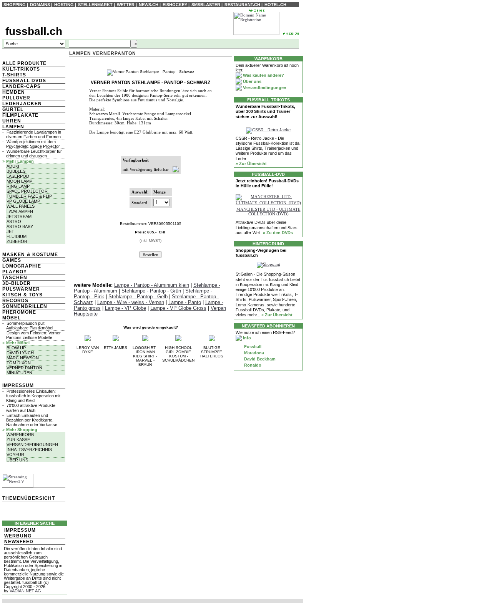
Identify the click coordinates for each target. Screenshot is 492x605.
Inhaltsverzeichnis (29, 449)
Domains (40, 4)
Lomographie (21, 266)
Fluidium (17, 236)
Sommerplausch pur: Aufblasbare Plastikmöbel (29, 325)
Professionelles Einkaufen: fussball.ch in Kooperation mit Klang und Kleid (33, 396)
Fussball (252, 346)
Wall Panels (21, 206)
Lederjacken (22, 103)
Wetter (126, 4)
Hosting (64, 4)
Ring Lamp (18, 186)
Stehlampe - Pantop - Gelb (138, 296)
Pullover (16, 98)
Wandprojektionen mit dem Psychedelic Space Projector (33, 144)
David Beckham (259, 359)
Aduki (13, 166)
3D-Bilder (16, 283)
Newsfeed (18, 541)
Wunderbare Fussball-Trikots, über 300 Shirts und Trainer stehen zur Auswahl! (265, 111)
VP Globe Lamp (23, 201)
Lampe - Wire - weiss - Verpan (130, 302)
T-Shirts (14, 75)
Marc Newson (23, 357)
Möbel (11, 318)
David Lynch (20, 352)
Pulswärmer (21, 289)
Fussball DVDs (24, 80)
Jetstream (19, 216)
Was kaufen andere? (263, 75)
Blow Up (16, 347)
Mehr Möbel (18, 343)
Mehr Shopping (21, 429)
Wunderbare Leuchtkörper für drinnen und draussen (34, 153)
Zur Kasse (18, 439)
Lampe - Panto (184, 302)
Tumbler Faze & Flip (29, 196)
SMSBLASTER (205, 4)
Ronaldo (252, 365)
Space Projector (27, 191)
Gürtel (12, 109)
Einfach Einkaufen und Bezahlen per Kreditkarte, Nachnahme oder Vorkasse (31, 420)
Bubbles (16, 171)
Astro (14, 221)
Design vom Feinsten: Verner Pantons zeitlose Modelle (33, 335)
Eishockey (175, 4)
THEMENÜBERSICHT (28, 498)
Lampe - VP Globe (125, 308)
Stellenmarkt (95, 4)
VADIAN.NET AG (25, 590)
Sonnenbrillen (24, 306)
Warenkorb (20, 434)
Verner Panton (24, 367)
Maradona (253, 352)
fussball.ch (33, 31)
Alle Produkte (24, 63)
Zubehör (17, 241)
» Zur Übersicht (251, 163)
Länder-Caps (21, 86)
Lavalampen (20, 211)
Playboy (14, 271)
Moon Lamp (19, 181)
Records (15, 300)
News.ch (148, 4)
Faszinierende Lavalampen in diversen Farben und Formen (33, 134)
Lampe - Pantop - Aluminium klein (151, 285)
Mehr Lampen (20, 161)
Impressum (18, 385)
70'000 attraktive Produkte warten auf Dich (30, 407)
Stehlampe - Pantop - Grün (151, 291)
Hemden (13, 92)
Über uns (17, 460)
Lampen (13, 126)
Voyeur (15, 454)
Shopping (14, 4)
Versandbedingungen (32, 444)
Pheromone (19, 312)
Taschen (14, 277)
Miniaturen (19, 372)
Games (11, 260)
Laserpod (18, 176)
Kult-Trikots (21, 69)
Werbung (18, 536)
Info (246, 338)
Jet (10, 231)
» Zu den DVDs (278, 232)
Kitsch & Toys (22, 295)
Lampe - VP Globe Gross (178, 308)
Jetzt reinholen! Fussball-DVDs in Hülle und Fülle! (267, 183)
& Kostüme (41, 254)
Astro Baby (20, 226)
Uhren (11, 121)
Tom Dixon (19, 362)
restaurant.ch (242, 4)
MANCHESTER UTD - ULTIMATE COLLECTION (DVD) (268, 211)
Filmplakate (20, 115)
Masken (13, 254)
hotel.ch (275, 4)
